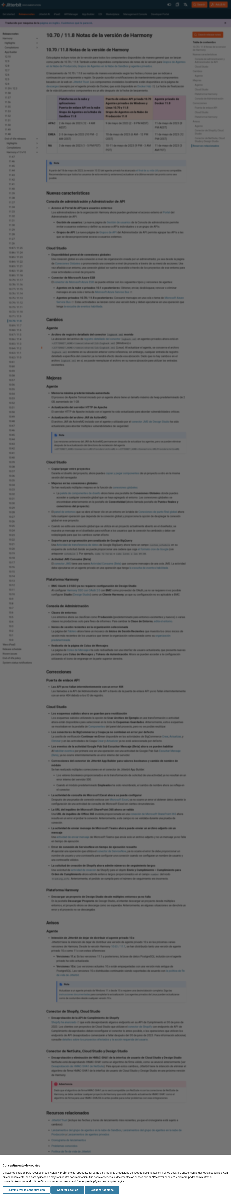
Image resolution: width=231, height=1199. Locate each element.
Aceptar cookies (67, 1190)
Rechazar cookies (102, 1190)
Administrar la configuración (26, 1190)
